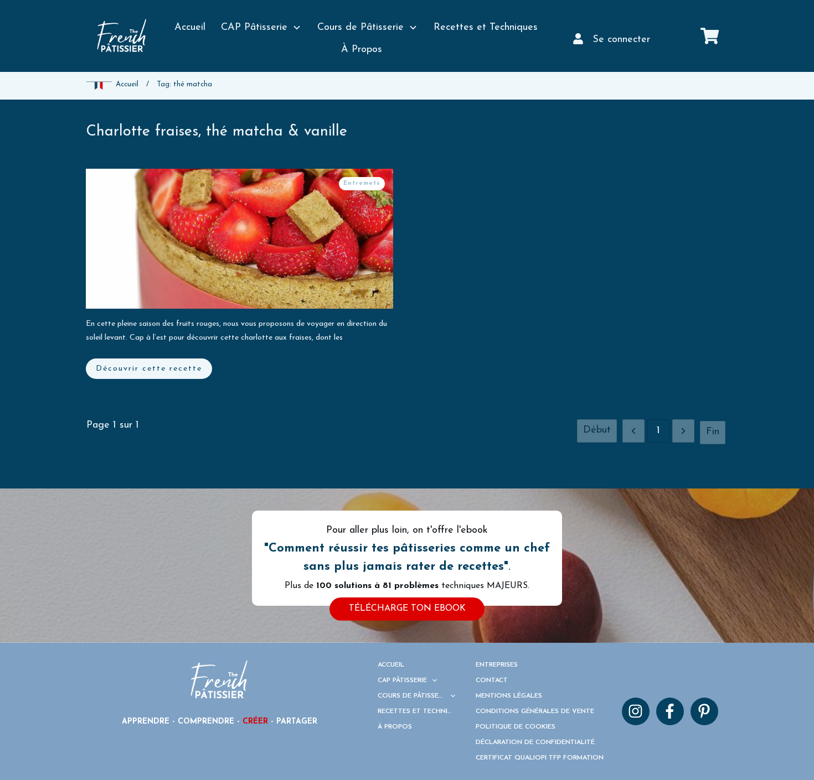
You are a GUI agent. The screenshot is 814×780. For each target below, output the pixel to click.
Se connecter (621, 40)
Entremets (361, 183)
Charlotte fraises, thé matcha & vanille (216, 131)
